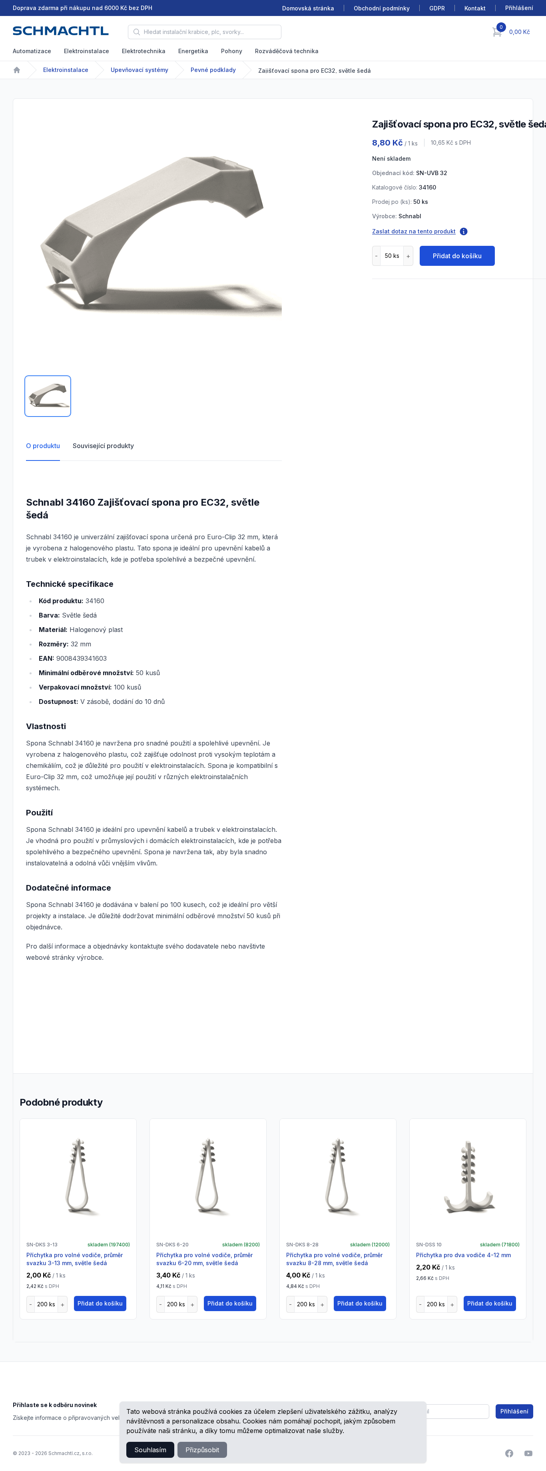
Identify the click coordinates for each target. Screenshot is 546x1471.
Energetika (193, 51)
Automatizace (32, 51)
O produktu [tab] (43, 446)
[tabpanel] (154, 239)
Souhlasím (150, 1450)
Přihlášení (514, 1411)
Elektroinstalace (86, 51)
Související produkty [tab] (103, 446)
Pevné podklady (213, 69)
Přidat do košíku (457, 256)
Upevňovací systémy (139, 69)
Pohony (231, 51)
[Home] (17, 70)
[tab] (48, 396)
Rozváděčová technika (287, 51)
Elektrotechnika (143, 51)
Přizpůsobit (202, 1450)
